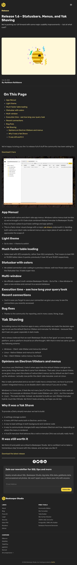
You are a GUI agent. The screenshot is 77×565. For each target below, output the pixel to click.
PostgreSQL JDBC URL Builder (48, 522)
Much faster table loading (16, 107)
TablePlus (5, 544)
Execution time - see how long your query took (25, 117)
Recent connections (14, 120)
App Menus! (11, 100)
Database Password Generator (48, 525)
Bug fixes (10, 124)
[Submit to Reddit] (41, 461)
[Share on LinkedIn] (45, 461)
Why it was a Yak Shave (18, 134)
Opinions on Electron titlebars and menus (26, 130)
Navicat (4, 550)
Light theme (11, 103)
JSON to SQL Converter (45, 520)
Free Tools (43, 505)
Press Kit (5, 514)
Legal (4, 517)
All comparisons (7, 553)
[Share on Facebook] (34, 461)
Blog (3, 511)
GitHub (4, 528)
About (4, 508)
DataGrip (5, 541)
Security (4, 520)
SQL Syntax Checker (44, 517)
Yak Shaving (11, 127)
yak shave (48, 227)
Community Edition (44, 508)
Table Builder (42, 514)
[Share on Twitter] (38, 461)
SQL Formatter (43, 511)
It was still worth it (16, 137)
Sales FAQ (5, 522)
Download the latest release (13, 454)
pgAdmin (5, 547)
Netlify (53, 562)
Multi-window (12, 114)
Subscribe (66, 489)
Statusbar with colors (15, 110)
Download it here (9, 152)
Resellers (5, 525)
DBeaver (5, 538)
